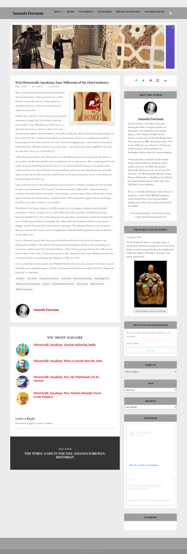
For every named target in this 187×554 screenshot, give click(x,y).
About (57, 11)
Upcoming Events (154, 11)
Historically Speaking (82, 278)
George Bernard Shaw (49, 278)
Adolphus (20, 278)
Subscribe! (150, 350)
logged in (31, 423)
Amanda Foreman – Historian (142, 500)
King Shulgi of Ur (101, 278)
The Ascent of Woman (128, 11)
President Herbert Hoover (63, 284)
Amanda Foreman (46, 309)
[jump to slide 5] (99, 65)
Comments (53, 86)
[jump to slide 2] (90, 65)
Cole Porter (32, 278)
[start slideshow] (84, 65)
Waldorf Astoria (97, 284)
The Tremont (82, 284)
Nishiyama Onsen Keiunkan (28, 284)
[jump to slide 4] (96, 65)
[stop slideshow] (102, 65)
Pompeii (46, 284)
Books (70, 11)
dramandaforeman (168, 500)
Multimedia (85, 11)
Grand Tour (66, 278)
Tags (150, 383)
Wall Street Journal (24, 289)
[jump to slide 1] (87, 65)
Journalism (104, 11)
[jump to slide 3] (93, 65)
